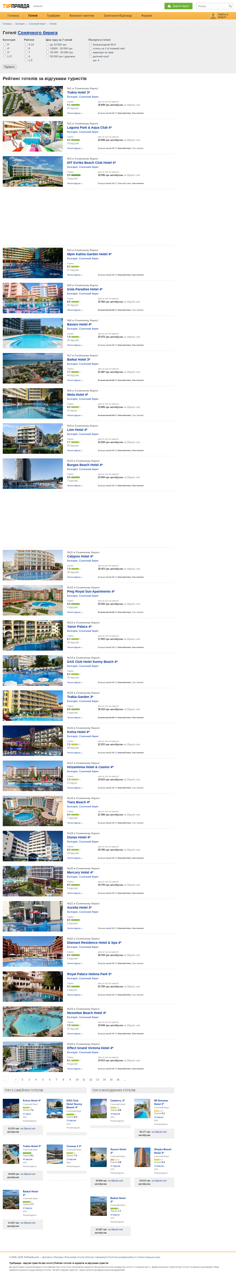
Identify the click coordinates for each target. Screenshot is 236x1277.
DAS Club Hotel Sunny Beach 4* (92, 662)
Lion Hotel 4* (77, 430)
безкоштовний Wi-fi (104, 44)
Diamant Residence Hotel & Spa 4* (94, 942)
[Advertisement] (70, 217)
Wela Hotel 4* (77, 394)
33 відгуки (72, 445)
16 (118, 1079)
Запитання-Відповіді (118, 15)
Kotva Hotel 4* (78, 732)
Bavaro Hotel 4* (79, 324)
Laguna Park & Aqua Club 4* (89, 127)
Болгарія (72, 96)
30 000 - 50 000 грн (61, 52)
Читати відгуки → (75, 113)
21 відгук (72, 410)
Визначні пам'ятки (82, 15)
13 (97, 1079)
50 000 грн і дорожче (62, 56)
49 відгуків (73, 747)
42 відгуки (72, 108)
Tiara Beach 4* (78, 802)
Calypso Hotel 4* (80, 556)
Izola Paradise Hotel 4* (85, 289)
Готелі (32, 15)
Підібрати (9, 66)
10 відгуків (73, 642)
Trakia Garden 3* (80, 697)
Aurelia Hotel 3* (79, 907)
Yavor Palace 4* (79, 626)
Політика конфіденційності (122, 1257)
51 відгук (27, 1114)
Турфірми (53, 15)
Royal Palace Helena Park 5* (89, 974)
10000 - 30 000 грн (60, 48)
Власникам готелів (74, 1257)
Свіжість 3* (117, 1100)
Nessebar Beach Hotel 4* (86, 1013)
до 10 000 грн (57, 44)
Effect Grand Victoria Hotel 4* (90, 1048)
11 (84, 1079)
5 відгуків (72, 178)
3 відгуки (72, 989)
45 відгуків (27, 1159)
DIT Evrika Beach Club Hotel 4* (91, 162)
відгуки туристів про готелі (38, 1263)
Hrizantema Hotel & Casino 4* (90, 767)
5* (8, 44)
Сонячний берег (89, 96)
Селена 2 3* (74, 1146)
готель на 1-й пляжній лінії (108, 48)
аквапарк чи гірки (103, 52)
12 (90, 1079)
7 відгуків (72, 480)
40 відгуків (73, 375)
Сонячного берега (38, 32)
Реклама (58, 1257)
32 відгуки (72, 305)
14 (104, 1079)
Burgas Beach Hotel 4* (85, 465)
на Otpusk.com (119, 105)
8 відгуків (72, 1063)
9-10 (31, 44)
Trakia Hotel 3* (78, 92)
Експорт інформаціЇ (96, 1257)
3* (8, 52)
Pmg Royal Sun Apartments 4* (91, 591)
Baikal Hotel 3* (78, 359)
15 (111, 1079)
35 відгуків (73, 340)
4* (8, 48)
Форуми (146, 15)
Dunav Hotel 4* (79, 837)
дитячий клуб (100, 56)
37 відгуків (115, 1166)
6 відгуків (72, 607)
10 (77, 1079)
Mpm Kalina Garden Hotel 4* (89, 254)
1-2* (9, 56)
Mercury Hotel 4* (80, 872)
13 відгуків (73, 143)
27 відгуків (73, 270)
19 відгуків (115, 1114)
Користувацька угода (149, 1257)
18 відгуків (73, 572)
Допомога (47, 1257)
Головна (13, 15)
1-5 (30, 60)
